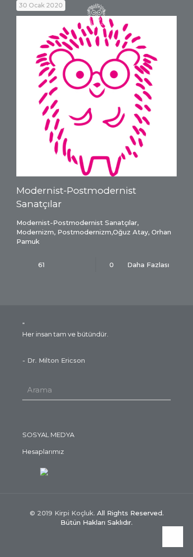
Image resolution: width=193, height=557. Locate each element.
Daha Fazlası (148, 265)
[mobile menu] (13, 14)
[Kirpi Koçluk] (96, 14)
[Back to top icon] (172, 536)
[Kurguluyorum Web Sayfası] (44, 470)
